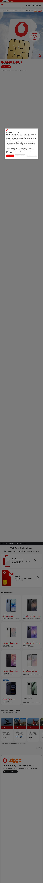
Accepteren (10, 156)
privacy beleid (15, 151)
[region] (21, 143)
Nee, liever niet (20, 156)
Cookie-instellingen (32, 156)
